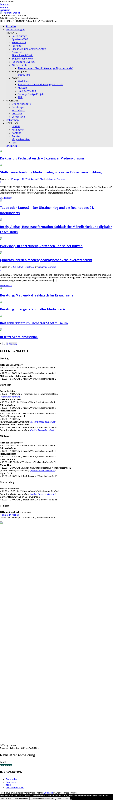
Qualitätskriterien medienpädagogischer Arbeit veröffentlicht (46, 259)
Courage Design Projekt (31, 94)
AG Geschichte (19, 65)
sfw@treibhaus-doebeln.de (42, 430)
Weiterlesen (6, 197)
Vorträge (17, 113)
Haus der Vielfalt (27, 91)
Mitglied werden (21, 139)
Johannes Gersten (56, 179)
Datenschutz (12, 779)
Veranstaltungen (15, 29)
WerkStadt (23, 81)
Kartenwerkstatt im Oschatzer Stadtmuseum (34, 323)
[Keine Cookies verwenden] (71, 799)
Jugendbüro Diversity (23, 61)
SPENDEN (11, 145)
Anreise (16, 136)
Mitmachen (18, 129)
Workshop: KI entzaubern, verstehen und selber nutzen (41, 245)
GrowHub (17, 52)
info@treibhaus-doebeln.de (42, 421)
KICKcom (22, 87)
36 (7, 343)
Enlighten (48, 792)
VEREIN (16, 126)
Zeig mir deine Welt (22, 58)
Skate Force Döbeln (22, 55)
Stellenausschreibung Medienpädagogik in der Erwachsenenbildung (51, 172)
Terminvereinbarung (10, 396)
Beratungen (18, 107)
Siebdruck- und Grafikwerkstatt (29, 49)
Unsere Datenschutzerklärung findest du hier (50, 798)
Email (3, 761)
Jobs (14, 142)
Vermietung (18, 116)
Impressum (11, 781)
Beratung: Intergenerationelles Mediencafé (32, 309)
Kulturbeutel (19, 42)
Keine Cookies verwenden (17, 798)
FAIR (20, 97)
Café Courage (19, 36)
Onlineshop (12, 120)
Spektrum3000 (20, 39)
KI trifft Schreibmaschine (19, 337)
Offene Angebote (21, 103)
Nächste (13, 343)
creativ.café (24, 74)
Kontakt (16, 133)
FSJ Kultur (17, 45)
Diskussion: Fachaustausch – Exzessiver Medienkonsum (42, 158)
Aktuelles (11, 26)
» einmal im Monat (9, 514)
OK (2, 798)
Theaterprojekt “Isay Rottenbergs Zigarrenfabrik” (45, 68)
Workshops (18, 110)
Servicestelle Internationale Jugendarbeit (40, 84)
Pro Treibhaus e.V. (15, 787)
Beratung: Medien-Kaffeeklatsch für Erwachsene (36, 295)
